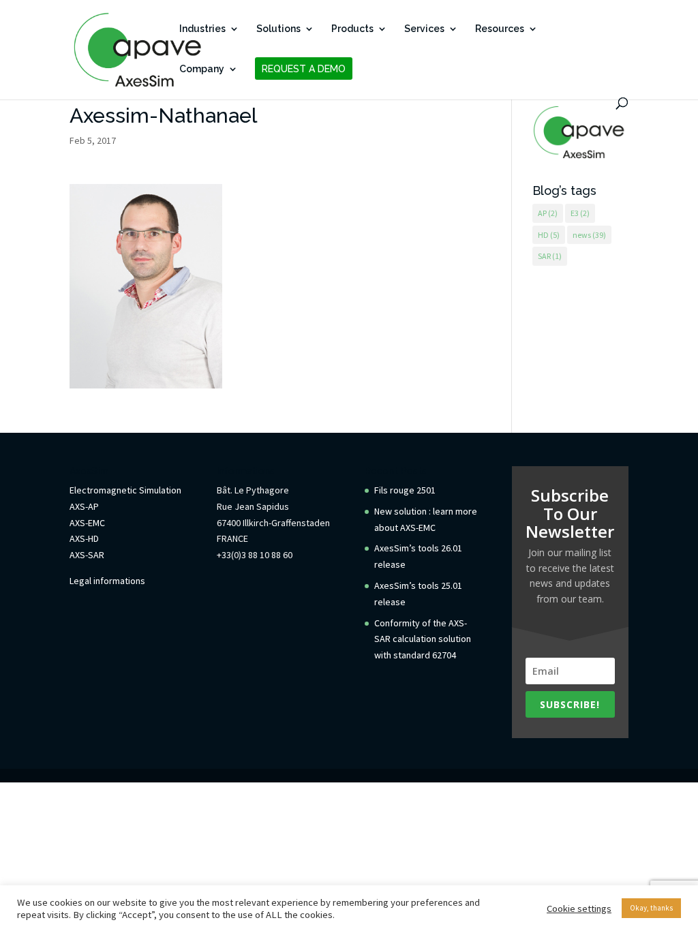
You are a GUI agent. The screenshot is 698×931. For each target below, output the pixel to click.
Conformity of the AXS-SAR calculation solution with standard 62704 (422, 639)
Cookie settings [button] (579, 908)
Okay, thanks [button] (651, 908)
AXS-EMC (87, 523)
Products (352, 29)
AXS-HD (84, 538)
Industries (202, 29)
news (589, 235)
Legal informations (107, 581)
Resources (499, 29)
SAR (550, 256)
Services (424, 29)
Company (201, 69)
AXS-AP (84, 506)
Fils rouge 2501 (405, 490)
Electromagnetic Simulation (125, 490)
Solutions (278, 29)
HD (549, 235)
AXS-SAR (87, 555)
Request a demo (304, 69)
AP (548, 213)
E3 (580, 213)
